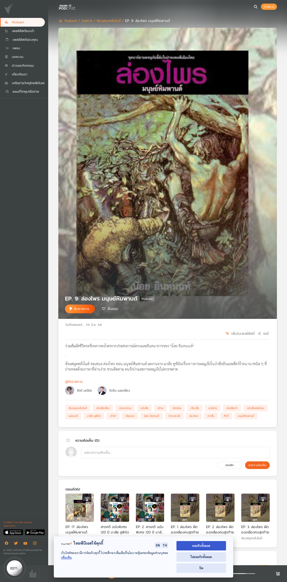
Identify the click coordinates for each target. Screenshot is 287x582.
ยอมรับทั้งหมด (201, 546)
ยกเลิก (230, 465)
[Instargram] (36, 544)
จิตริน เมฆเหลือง (119, 390)
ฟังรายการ (81, 308)
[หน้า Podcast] (76, 6)
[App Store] (13, 532)
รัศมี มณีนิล (84, 390)
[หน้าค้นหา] (255, 6)
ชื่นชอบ (113, 308)
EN (158, 545)
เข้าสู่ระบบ (269, 7)
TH (165, 545)
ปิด (201, 568)
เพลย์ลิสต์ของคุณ (24, 39)
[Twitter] (17, 544)
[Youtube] (26, 544)
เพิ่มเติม (66, 557)
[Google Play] (35, 532)
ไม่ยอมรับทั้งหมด (201, 557)
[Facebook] (7, 544)
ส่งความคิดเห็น (257, 465)
